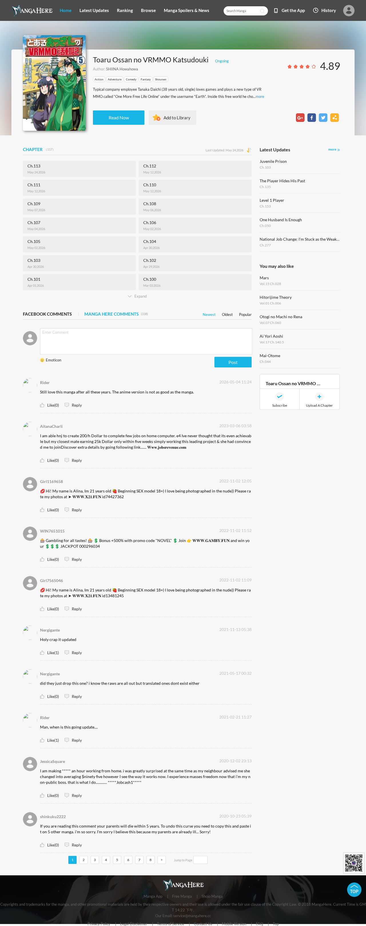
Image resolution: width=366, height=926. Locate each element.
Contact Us (203, 924)
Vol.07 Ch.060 (270, 322)
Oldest (227, 313)
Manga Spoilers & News (186, 10)
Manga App (153, 896)
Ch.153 (265, 206)
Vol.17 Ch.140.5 (272, 342)
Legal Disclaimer (133, 924)
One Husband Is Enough (281, 219)
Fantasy (146, 79)
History (328, 10)
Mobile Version (234, 924)
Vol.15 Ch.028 (270, 284)
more (260, 96)
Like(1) (53, 652)
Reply (77, 405)
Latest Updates (94, 10)
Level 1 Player (272, 200)
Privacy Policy (98, 924)
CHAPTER (39, 149)
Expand (140, 296)
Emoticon (53, 360)
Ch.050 (265, 225)
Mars (264, 277)
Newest (209, 313)
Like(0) (53, 405)
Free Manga (182, 896)
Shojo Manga (212, 896)
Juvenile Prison (273, 161)
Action (99, 79)
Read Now (119, 117)
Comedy (131, 79)
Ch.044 (265, 361)
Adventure (115, 79)
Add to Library (177, 117)
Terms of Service (170, 924)
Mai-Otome (270, 355)
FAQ (259, 924)
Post (233, 362)
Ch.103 (265, 167)
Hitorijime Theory (276, 297)
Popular (245, 313)
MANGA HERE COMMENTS (116, 314)
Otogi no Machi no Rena (281, 316)
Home (65, 10)
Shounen (160, 79)
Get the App (293, 10)
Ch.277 (265, 245)
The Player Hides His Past (282, 180)
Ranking (125, 10)
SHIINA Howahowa (122, 69)
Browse (148, 10)
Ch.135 (265, 187)
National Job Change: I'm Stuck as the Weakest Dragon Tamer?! (300, 239)
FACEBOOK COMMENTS (47, 314)
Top (276, 924)
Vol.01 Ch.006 (270, 303)
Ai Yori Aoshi (271, 336)
